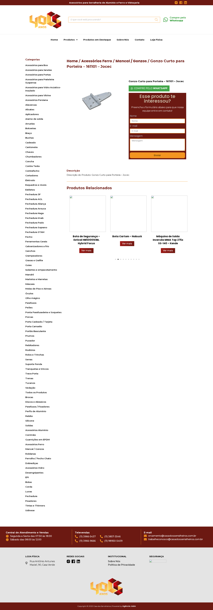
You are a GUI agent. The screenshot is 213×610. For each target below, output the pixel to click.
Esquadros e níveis (35, 185)
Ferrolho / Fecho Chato (38, 458)
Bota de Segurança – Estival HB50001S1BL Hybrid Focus (86, 240)
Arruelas (30, 123)
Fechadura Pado (34, 222)
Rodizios (30, 350)
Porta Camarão (33, 326)
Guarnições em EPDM (37, 439)
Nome (133, 116)
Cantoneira (31, 147)
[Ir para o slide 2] (118, 259)
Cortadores (31, 175)
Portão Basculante (35, 331)
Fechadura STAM (34, 232)
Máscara (29, 284)
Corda (28, 486)
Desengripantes (34, 472)
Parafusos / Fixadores (37, 406)
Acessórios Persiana (36, 100)
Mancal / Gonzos (34, 449)
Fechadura (31, 496)
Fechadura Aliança (35, 203)
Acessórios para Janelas (38, 70)
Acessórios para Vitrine (38, 95)
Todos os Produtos (36, 392)
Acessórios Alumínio (36, 430)
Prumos (29, 335)
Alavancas (31, 104)
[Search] (156, 20)
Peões (28, 307)
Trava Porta (31, 373)
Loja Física (156, 39)
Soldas (29, 425)
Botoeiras (30, 128)
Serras (28, 359)
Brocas (29, 397)
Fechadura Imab (34, 218)
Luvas (28, 491)
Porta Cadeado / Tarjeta (38, 321)
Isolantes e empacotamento (41, 269)
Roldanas (30, 453)
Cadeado (30, 142)
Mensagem (136, 136)
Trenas (29, 378)
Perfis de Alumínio (35, 411)
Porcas (29, 317)
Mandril (29, 274)
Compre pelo (178, 19)
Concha (29, 161)
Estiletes (30, 189)
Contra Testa (32, 166)
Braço (28, 133)
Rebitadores (32, 345)
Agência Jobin (129, 606)
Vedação (30, 387)
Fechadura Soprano (36, 227)
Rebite (29, 416)
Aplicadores (32, 114)
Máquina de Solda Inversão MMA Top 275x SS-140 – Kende (168, 240)
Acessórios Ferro (34, 444)
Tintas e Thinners (35, 505)
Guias (28, 265)
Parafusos (30, 303)
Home (54, 39)
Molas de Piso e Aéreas (38, 288)
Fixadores (30, 501)
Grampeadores (33, 255)
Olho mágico (32, 298)
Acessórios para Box (36, 65)
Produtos (69, 39)
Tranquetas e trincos (37, 369)
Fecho (28, 236)
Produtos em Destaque (97, 39)
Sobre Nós (123, 39)
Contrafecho (32, 170)
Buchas (29, 137)
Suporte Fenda (33, 364)
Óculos (29, 293)
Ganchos (30, 251)
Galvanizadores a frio (37, 246)
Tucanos (30, 383)
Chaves (29, 152)
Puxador (30, 340)
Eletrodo (30, 180)
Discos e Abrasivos (35, 401)
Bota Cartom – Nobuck (127, 236)
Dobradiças (31, 463)
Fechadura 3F (33, 194)
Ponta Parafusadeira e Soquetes (43, 312)
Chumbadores (33, 156)
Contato (139, 39)
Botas (28, 482)
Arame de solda (34, 119)
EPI (27, 477)
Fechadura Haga (34, 213)
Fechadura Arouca (35, 208)
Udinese (30, 510)
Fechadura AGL (33, 199)
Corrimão (30, 435)
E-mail (133, 126)
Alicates (29, 109)
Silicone (29, 420)
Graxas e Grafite (34, 260)
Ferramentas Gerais (36, 241)
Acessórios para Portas (38, 74)
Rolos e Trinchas (34, 354)
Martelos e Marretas (36, 279)
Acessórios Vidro (34, 467)
